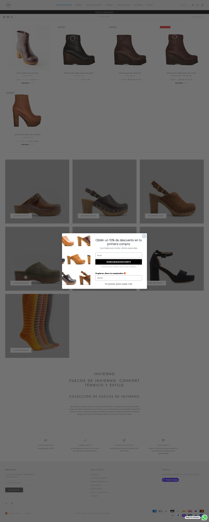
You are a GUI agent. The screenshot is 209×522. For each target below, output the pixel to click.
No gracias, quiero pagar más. (118, 284)
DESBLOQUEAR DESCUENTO (119, 262)
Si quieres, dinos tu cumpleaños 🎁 (110, 273)
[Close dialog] (144, 236)
